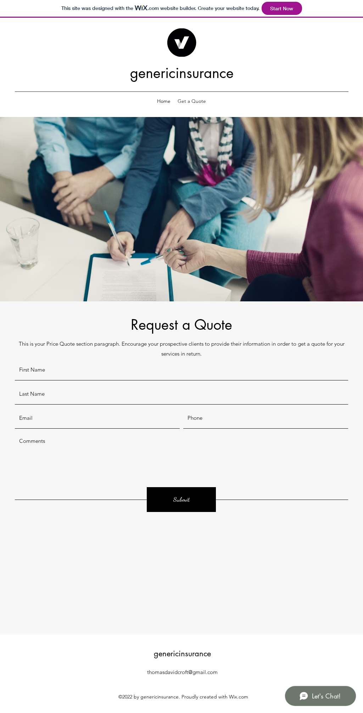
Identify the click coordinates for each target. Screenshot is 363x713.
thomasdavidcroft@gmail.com (182, 672)
